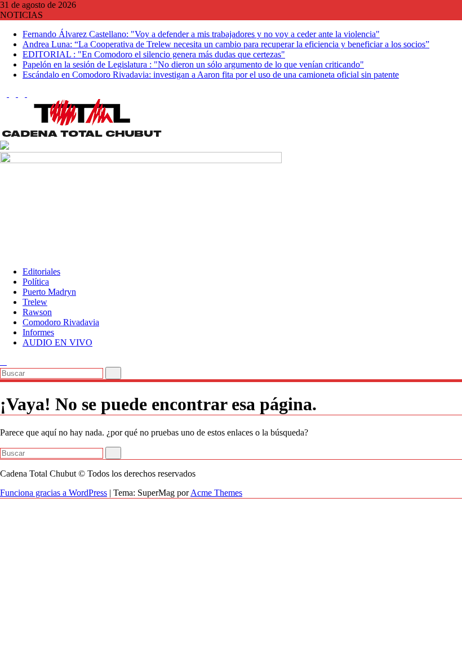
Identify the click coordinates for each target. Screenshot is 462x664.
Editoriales (41, 271)
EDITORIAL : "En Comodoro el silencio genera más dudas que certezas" (154, 54)
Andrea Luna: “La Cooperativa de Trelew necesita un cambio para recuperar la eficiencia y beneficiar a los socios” (226, 44)
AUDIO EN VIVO (57, 342)
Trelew (35, 302)
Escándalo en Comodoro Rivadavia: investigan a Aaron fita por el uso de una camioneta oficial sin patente (211, 74)
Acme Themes (216, 492)
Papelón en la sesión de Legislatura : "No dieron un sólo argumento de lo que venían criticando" (193, 64)
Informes (38, 332)
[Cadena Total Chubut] (3, 252)
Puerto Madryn (49, 292)
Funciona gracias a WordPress (53, 492)
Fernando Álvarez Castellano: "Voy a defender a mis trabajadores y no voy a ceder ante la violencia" (201, 34)
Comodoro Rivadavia (61, 322)
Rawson (37, 312)
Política (36, 281)
